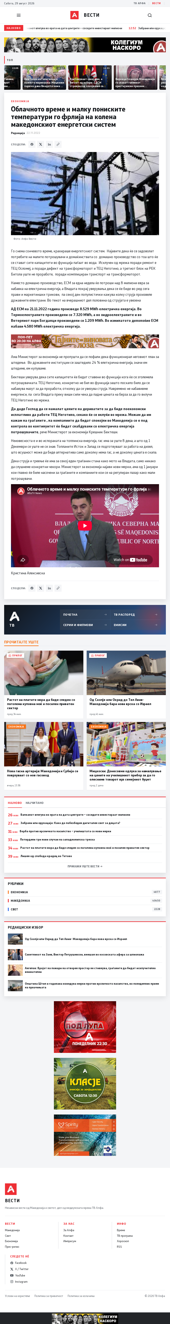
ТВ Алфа (140, 3)
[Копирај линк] (58, 144)
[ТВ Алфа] (74, 15)
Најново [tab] (15, 803)
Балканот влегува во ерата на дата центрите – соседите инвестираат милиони (75, 814)
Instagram (21, 1281)
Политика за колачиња (81, 1296)
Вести (156, 3)
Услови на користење (17, 1296)
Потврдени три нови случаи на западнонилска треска (57, 839)
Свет (8, 1236)
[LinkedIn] (49, 144)
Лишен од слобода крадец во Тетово (46, 856)
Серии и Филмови (85, 625)
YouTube (20, 1275)
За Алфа (68, 1230)
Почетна (85, 615)
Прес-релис (12, 1247)
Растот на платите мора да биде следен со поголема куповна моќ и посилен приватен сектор (84, 848)
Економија (20, 101)
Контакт (68, 1236)
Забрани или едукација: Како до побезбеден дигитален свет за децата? (70, 823)
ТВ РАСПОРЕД (136, 615)
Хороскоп (123, 1241)
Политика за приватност (48, 1296)
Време (121, 1230)
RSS (119, 1247)
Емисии (136, 625)
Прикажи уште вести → (85, 866)
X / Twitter (22, 1269)
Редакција (18, 133)
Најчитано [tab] (35, 803)
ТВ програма (125, 1236)
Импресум (69, 1241)
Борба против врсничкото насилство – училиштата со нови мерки (65, 831)
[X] (40, 144)
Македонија (12, 1230)
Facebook (21, 1263)
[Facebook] (31, 144)
